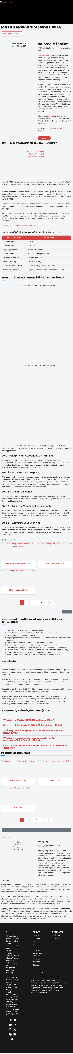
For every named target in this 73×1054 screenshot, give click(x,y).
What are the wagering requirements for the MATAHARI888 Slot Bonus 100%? (29, 739)
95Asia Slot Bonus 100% (18, 590)
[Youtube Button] (14, 1019)
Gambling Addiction (36, 960)
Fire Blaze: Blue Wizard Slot (18, 780)
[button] (43, 12)
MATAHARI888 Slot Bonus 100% (18, 563)
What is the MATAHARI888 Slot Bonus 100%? (28, 720)
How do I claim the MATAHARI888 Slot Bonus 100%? (32, 725)
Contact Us (37, 938)
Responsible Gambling (37, 954)
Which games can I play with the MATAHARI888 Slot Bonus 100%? (33, 731)
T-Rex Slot (18, 807)
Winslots (51, 116)
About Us (36, 935)
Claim (44, 138)
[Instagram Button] (10, 1019)
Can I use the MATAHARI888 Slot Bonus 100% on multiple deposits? (35, 746)
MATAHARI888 (43, 55)
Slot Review (56, 938)
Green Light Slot (55, 780)
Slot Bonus (53, 118)
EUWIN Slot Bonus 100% (55, 563)
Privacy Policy (35, 943)
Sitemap (36, 965)
